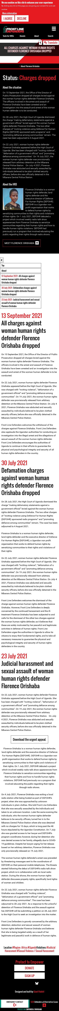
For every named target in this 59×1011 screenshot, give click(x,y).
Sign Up (29, 976)
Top (3, 265)
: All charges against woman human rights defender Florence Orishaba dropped (18, 279)
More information (9, 13)
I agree (8, 18)
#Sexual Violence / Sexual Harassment (35, 951)
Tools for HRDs (8, 35)
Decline (21, 18)
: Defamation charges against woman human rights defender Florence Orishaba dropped (19, 291)
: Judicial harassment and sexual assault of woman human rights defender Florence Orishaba (21, 303)
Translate (52, 42)
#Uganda (32, 947)
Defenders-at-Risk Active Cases (44, 1001)
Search (50, 35)
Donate (22, 35)
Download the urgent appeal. (29, 739)
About (4, 270)
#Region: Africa (19, 947)
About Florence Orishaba (30, 66)
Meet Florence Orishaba (19, 243)
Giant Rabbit (39, 991)
